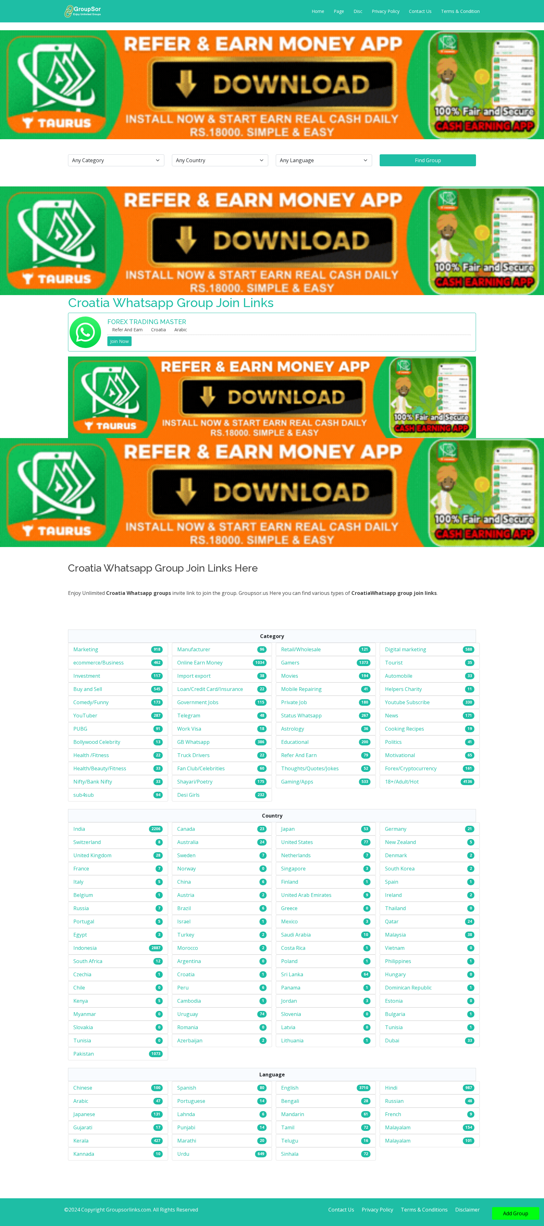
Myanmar (84, 1014)
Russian (394, 1101)
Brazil (184, 908)
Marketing (85, 649)
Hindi (391, 1087)
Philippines (398, 961)
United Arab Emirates (306, 895)
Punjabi (186, 1127)
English (289, 1087)
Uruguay (187, 1014)
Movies (289, 675)
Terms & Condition (460, 11)
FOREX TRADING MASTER (146, 322)
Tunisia (394, 1027)
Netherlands (296, 855)
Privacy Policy (386, 11)
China (184, 881)
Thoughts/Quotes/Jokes (310, 768)
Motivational (400, 755)
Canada (186, 828)
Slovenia (291, 1014)
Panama (290, 987)
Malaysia (395, 934)
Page (339, 11)
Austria (185, 895)
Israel (183, 921)
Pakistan (83, 1053)
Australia (187, 842)
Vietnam (395, 947)
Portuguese (191, 1101)
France (81, 868)
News (391, 715)
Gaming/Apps (297, 781)
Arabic (80, 1101)
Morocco (187, 947)
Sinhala (289, 1153)
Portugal (83, 921)
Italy (78, 881)
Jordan (289, 1000)
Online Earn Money (200, 662)
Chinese (82, 1087)
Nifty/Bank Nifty (92, 781)
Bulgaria (395, 1014)
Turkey (185, 934)
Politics (393, 741)
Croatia (186, 974)
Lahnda (186, 1114)
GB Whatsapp (193, 741)
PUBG (80, 728)
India (79, 828)
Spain (391, 881)
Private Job (294, 702)
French (393, 1114)
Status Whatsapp (301, 715)
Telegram (188, 715)
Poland (289, 961)
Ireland (393, 895)
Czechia (82, 974)
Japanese (84, 1114)
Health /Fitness (91, 755)
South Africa (87, 961)
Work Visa (189, 728)
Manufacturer (193, 649)
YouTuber (85, 715)
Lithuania (292, 1040)
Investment (86, 675)
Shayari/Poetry (194, 781)
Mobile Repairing (301, 689)
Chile (79, 987)
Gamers (290, 662)
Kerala (80, 1140)
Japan (288, 828)
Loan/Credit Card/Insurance (210, 689)
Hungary (395, 974)
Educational (295, 741)
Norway (186, 868)
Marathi (186, 1140)
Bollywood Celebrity (96, 741)
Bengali (290, 1101)
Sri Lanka (292, 974)
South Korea (400, 868)
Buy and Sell (87, 689)
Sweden (186, 855)
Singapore (293, 868)
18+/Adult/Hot (402, 781)
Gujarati (82, 1127)
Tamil (287, 1127)
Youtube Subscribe (407, 702)
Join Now (119, 341)
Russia (81, 908)
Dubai (392, 1040)
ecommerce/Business (98, 662)
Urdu (183, 1153)
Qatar (392, 921)
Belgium (83, 895)
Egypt (80, 934)
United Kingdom (92, 855)
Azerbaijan (189, 1040)
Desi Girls (188, 794)
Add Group (515, 1213)
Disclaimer (467, 1209)
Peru (183, 987)
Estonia (394, 1000)
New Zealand (400, 842)
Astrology (292, 728)
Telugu (289, 1140)
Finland (289, 881)
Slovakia (83, 1027)
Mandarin (292, 1114)
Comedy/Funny (91, 702)
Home (318, 11)
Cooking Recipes (404, 728)
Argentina (189, 961)
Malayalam (398, 1127)
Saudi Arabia (296, 934)
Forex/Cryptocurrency (411, 768)
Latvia (288, 1027)
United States (297, 842)
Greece (289, 908)
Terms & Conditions (424, 1209)
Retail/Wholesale (301, 649)
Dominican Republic (408, 987)
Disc (358, 11)
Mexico (289, 921)
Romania (187, 1027)
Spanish (186, 1087)
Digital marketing (405, 649)
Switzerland (87, 842)
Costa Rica (293, 947)
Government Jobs (197, 702)
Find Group (428, 160)
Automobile (398, 675)
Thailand (395, 908)
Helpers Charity (403, 689)
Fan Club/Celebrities (201, 768)
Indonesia (85, 947)
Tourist (394, 662)
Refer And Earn (299, 755)
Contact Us (420, 11)
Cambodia (189, 1000)
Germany (395, 828)
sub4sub (83, 794)
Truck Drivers (193, 755)
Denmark (396, 855)
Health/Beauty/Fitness (99, 768)
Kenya (80, 1000)
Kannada (83, 1153)
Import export (194, 675)
